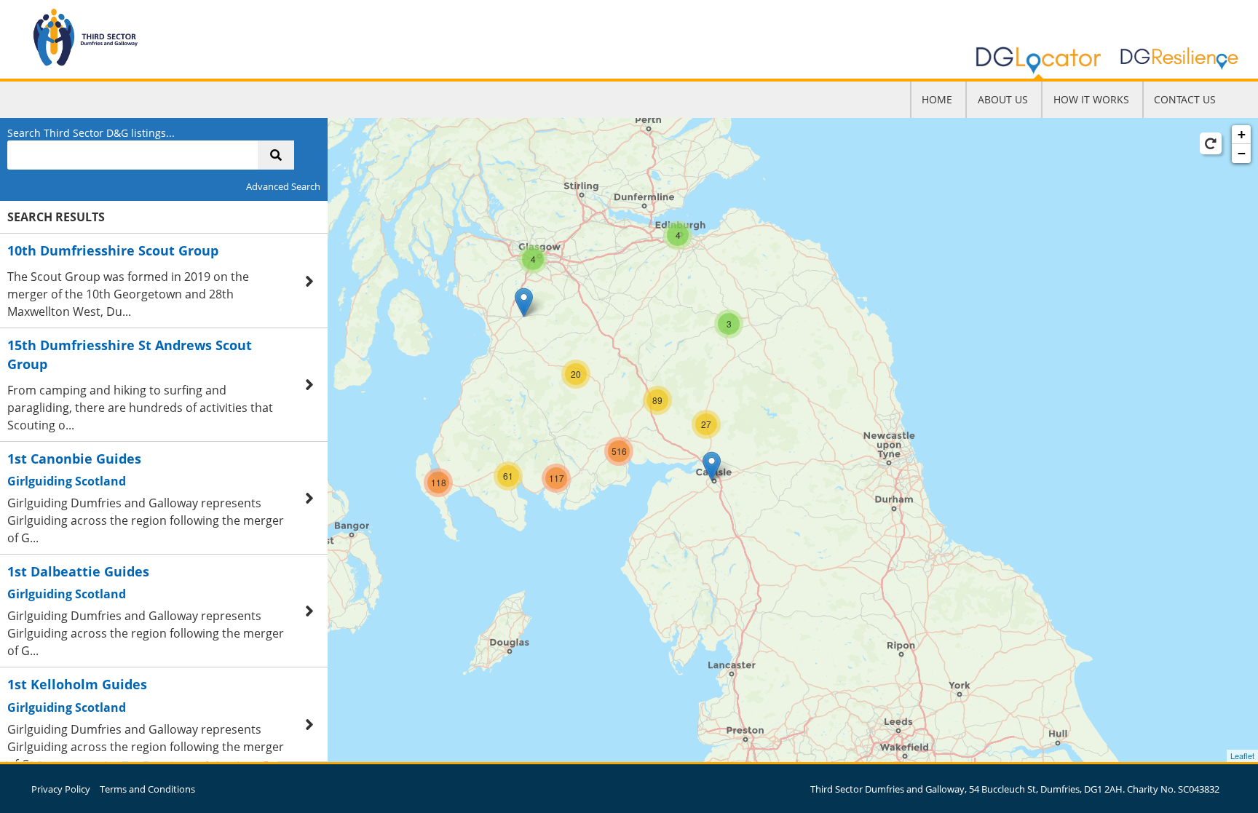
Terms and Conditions (147, 789)
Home (937, 99)
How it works (1091, 99)
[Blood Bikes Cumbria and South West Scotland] (712, 466)
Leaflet (1242, 755)
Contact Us (1185, 99)
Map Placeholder (627, 440)
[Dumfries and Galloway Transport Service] (524, 302)
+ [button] (1242, 134)
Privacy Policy (60, 789)
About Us (1003, 99)
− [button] (1242, 153)
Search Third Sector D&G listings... (91, 133)
